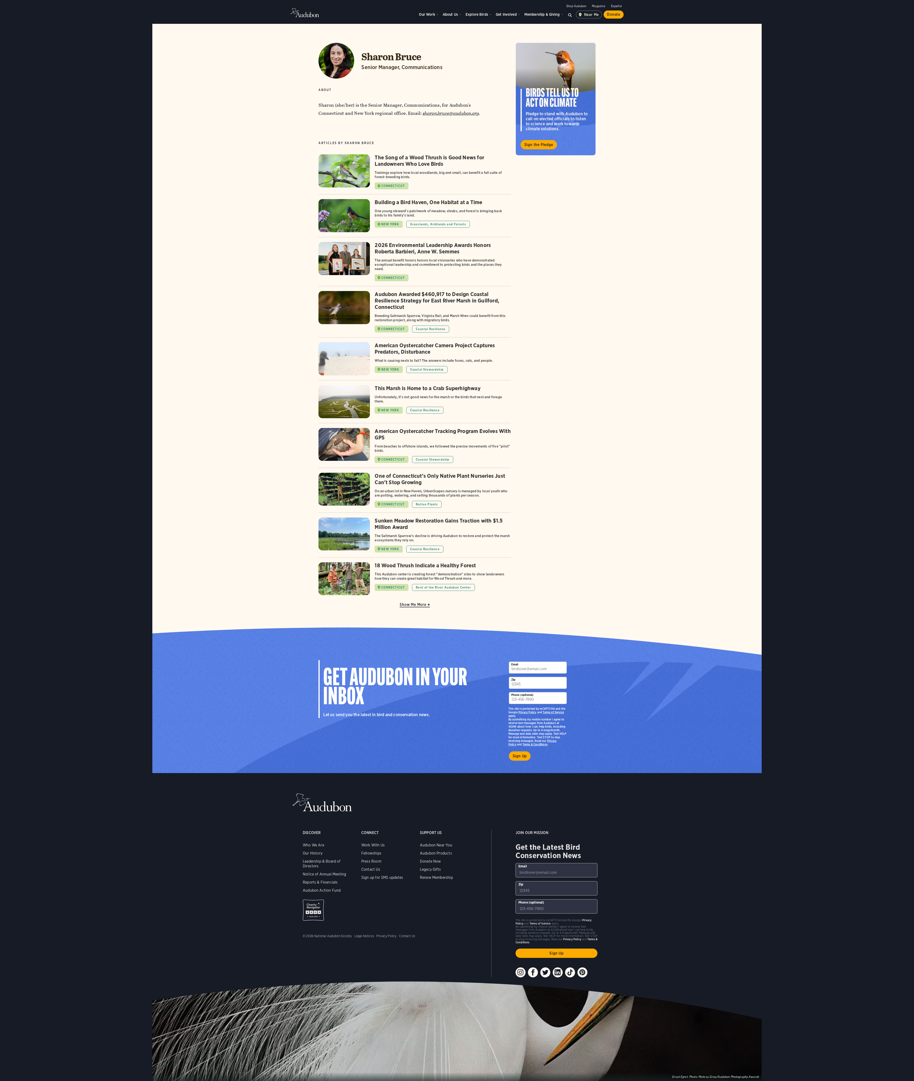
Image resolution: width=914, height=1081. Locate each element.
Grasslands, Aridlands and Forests (438, 224)
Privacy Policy (527, 712)
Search (570, 14)
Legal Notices (364, 936)
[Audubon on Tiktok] (570, 972)
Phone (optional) (522, 695)
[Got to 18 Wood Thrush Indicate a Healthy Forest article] (414, 578)
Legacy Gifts (430, 869)
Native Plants (427, 504)
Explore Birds (477, 14)
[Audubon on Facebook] (533, 972)
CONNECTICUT (393, 186)
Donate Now (430, 861)
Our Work (427, 14)
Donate (613, 14)
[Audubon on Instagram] (521, 972)
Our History (313, 853)
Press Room (371, 861)
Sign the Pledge (538, 144)
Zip (513, 679)
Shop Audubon (576, 6)
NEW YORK (390, 224)
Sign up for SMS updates (382, 877)
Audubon (304, 12)
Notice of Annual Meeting (324, 874)
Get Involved (506, 14)
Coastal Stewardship (427, 369)
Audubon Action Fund (322, 890)
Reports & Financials (320, 882)
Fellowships (371, 853)
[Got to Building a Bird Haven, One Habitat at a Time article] (414, 218)
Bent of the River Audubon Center (443, 587)
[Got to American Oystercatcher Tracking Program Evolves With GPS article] (414, 448)
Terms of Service (553, 712)
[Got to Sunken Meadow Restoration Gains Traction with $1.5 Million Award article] (414, 537)
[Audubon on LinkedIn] (558, 972)
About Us (450, 14)
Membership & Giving (542, 14)
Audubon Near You (436, 845)
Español (616, 6)
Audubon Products (436, 853)
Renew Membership (436, 877)
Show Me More (413, 604)
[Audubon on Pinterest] (582, 972)
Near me (591, 14)
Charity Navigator (313, 910)
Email (514, 664)
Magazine (598, 6)
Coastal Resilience (430, 329)
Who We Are (313, 845)
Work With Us (373, 845)
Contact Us (370, 869)
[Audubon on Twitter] (545, 972)
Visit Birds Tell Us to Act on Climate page (556, 99)
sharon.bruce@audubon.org (451, 113)
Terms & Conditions (535, 744)
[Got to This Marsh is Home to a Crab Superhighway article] (414, 404)
